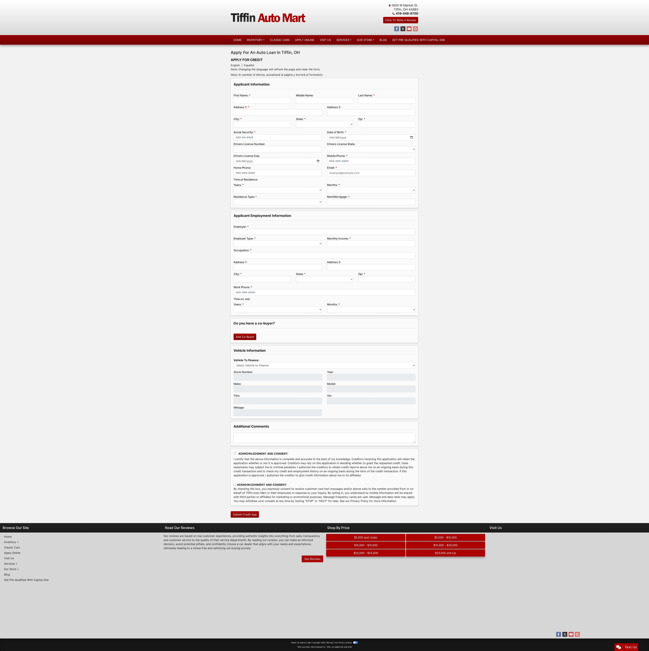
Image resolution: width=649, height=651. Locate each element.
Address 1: (240, 107)
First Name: (241, 95)
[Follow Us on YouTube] (409, 28)
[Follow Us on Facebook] (396, 28)
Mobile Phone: (336, 156)
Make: (237, 383)
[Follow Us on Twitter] (403, 28)
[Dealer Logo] (268, 17)
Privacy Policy (359, 501)
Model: (331, 383)
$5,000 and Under (365, 537)
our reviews (269, 540)
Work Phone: (242, 287)
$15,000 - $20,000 (446, 545)
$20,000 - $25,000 (366, 553)
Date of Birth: (335, 132)
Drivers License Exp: (247, 156)
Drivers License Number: (249, 144)
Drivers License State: (341, 144)
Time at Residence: (246, 179)
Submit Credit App (245, 514)
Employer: (240, 226)
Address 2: (334, 107)
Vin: (329, 395)
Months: (332, 185)
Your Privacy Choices (343, 643)
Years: (238, 185)
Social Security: (244, 132)
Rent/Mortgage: (337, 196)
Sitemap (329, 643)
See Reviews (312, 559)
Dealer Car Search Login (301, 643)
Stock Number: (243, 372)
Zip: (360, 119)
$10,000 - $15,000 (366, 545)
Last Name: (365, 95)
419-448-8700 (407, 13)
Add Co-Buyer (245, 337)
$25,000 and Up (445, 553)
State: (300, 119)
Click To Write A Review (400, 20)
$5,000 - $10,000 (445, 537)
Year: (330, 372)
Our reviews (171, 536)
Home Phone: (242, 167)
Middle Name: (305, 95)
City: (237, 119)
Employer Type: (244, 238)
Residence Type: (244, 196)
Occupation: (241, 250)
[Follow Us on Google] (415, 28)
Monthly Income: (338, 238)
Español (249, 65)
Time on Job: (242, 299)
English (235, 65)
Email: (331, 167)
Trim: (237, 395)
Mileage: (239, 407)
